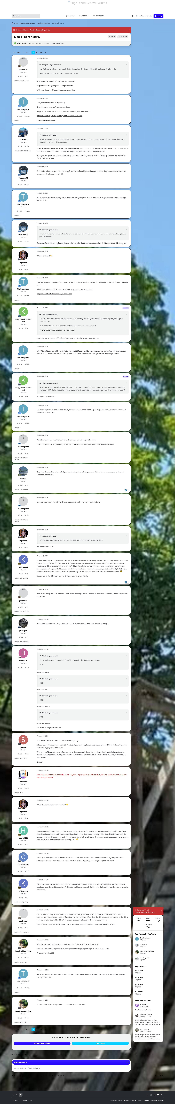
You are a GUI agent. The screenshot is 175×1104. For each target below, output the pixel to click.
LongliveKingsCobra (23, 951)
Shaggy (23, 747)
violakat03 (23, 140)
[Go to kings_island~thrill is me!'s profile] (15, 43)
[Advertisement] (148, 1057)
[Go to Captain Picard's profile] (23, 857)
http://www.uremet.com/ (46, 120)
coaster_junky (23, 447)
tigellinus (23, 263)
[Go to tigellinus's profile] (23, 255)
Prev (18, 52)
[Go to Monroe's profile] (23, 471)
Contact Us (16, 1100)
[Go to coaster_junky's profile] (23, 439)
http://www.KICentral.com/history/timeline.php (54, 294)
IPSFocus (119, 1100)
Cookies (24, 1100)
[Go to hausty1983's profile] (23, 830)
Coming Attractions (56, 43)
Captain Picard (23, 864)
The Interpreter (23, 110)
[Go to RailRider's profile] (23, 774)
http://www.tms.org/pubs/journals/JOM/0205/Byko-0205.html (59, 116)
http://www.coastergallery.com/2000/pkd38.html (55, 86)
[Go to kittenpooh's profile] (23, 559)
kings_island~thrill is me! (25, 43)
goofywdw (23, 69)
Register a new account (42, 1043)
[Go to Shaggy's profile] (23, 739)
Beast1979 (23, 661)
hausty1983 (23, 838)
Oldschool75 (23, 178)
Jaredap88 (23, 631)
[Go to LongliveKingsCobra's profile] (23, 943)
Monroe (23, 479)
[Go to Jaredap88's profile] (23, 623)
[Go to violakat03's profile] (23, 132)
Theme (112, 1100)
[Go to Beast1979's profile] (23, 653)
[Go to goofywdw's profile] (23, 62)
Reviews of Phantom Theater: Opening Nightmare (33, 30)
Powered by (153, 1100)
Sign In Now (100, 1043)
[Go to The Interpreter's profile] (23, 102)
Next (40, 52)
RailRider (23, 782)
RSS (32, 1100)
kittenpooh (23, 567)
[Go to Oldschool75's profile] (23, 170)
